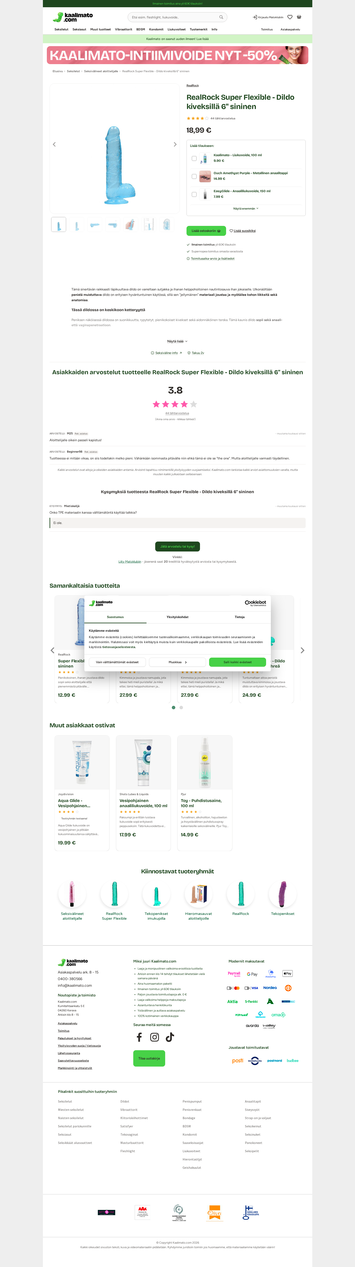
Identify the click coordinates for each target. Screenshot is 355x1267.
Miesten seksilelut (71, 1110)
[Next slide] (302, 650)
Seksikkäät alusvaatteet (75, 1143)
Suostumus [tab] (115, 617)
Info (214, 29)
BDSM (140, 29)
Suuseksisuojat (193, 1143)
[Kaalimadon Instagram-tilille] (155, 1037)
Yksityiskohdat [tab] (177, 617)
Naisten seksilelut (71, 1118)
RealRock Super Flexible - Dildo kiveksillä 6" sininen (240, 102)
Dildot (124, 1101)
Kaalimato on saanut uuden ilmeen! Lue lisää (177, 39)
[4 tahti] (202, 118)
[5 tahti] (207, 118)
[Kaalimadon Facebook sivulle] (139, 1037)
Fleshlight (127, 1151)
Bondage (189, 1118)
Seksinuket (252, 1134)
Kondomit (156, 29)
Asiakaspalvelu (290, 29)
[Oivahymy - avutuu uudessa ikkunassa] (214, 1212)
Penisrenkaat (192, 1110)
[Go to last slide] (53, 650)
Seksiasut (79, 29)
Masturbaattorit (132, 1143)
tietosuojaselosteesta (118, 647)
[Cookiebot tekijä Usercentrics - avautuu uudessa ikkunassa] (248, 603)
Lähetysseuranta (69, 1053)
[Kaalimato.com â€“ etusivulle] (73, 962)
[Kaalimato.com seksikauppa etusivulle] (88, 17)
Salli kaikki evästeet (238, 662)
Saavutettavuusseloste (73, 1060)
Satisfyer (126, 1126)
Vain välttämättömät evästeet (117, 662)
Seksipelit (252, 1151)
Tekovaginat (129, 1134)
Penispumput (192, 1101)
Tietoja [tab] (240, 617)
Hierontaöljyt (192, 1159)
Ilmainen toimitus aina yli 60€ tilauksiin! (177, 3)
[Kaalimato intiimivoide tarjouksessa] (177, 55)
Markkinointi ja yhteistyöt (75, 1068)
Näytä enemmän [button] (244, 208)
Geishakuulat (192, 1167)
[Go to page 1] (173, 707)
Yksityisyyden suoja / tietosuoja (79, 1046)
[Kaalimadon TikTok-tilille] (170, 1037)
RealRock (193, 85)
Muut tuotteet (100, 29)
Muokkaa (175, 662)
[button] (221, 17)
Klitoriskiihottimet (134, 1118)
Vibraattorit (123, 29)
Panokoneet (253, 1143)
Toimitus (267, 29)
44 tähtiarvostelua (223, 118)
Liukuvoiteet (177, 29)
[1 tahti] (189, 118)
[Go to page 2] (181, 707)
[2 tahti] (193, 118)
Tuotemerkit (198, 29)
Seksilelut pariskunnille (74, 1126)
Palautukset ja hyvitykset (74, 1038)
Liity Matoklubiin (130, 561)
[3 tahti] (198, 118)
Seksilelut (61, 29)
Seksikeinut (253, 1126)
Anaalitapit (253, 1101)
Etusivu (58, 71)
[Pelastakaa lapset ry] (106, 1212)
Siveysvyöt (252, 1110)
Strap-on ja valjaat (258, 1118)
